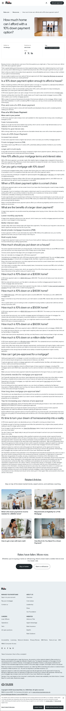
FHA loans (60, 93)
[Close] (63, 698)
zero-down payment (39, 178)
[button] (3, 3)
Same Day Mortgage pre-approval (53, 76)
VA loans (51, 175)
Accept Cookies (38, 707)
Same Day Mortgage (29, 428)
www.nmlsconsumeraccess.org (41, 692)
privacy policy (49, 701)
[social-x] (28, 53)
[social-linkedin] (32, 53)
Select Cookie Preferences (8, 707)
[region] (33, 703)
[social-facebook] (25, 53)
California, (4, 126)
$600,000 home (9, 328)
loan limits (47, 381)
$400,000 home (9, 295)
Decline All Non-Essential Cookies (54, 707)
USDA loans (43, 175)
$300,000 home (26, 278)
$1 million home (25, 341)
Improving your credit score (9, 404)
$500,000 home (26, 311)
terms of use (58, 701)
